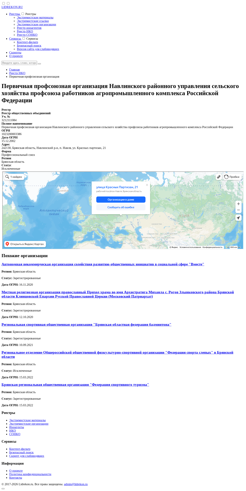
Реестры (15, 14)
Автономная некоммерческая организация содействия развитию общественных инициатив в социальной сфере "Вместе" (103, 264)
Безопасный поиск (29, 45)
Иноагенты (16, 427)
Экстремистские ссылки (33, 21)
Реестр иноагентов (29, 27)
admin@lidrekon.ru (76, 484)
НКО (12, 430)
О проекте (16, 56)
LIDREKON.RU (12, 7)
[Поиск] (39, 63)
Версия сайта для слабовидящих (38, 49)
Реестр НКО (25, 31)
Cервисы (15, 38)
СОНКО (14, 434)
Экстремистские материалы (35, 17)
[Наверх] (3, 488)
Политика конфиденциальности (30, 474)
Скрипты (15, 52)
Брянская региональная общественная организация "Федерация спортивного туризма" (75, 385)
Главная (14, 69)
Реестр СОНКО (27, 34)
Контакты (15, 477)
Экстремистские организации (36, 24)
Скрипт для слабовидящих (26, 455)
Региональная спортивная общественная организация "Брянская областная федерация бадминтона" (86, 324)
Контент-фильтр (27, 42)
